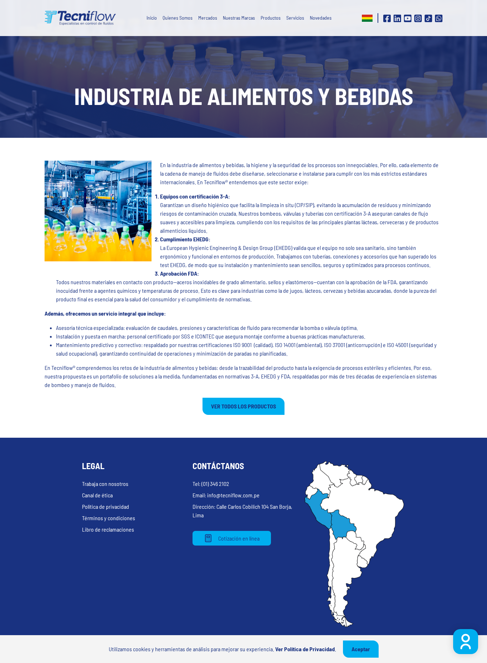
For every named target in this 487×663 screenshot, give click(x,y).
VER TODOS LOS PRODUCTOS (243, 406)
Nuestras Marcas (239, 18)
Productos (271, 18)
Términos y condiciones (108, 517)
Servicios (295, 18)
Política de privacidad (105, 506)
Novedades (321, 18)
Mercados (207, 18)
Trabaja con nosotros (105, 483)
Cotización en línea (239, 538)
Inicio (152, 18)
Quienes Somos (178, 18)
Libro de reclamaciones (108, 529)
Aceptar (361, 649)
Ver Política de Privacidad (305, 649)
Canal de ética (97, 495)
